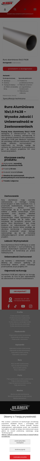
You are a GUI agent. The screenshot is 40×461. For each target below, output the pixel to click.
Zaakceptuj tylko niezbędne (20, 442)
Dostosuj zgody (20, 449)
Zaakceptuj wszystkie (20, 457)
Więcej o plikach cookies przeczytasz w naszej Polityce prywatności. (20, 435)
